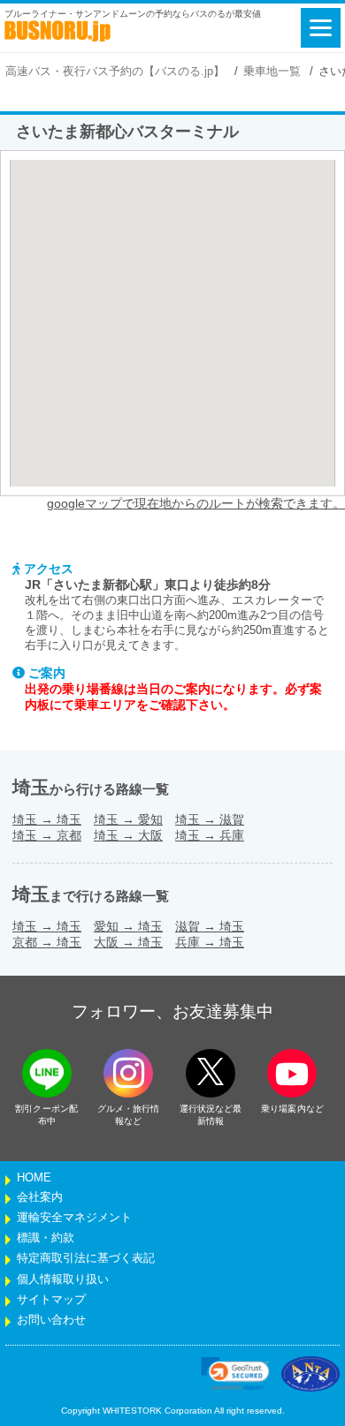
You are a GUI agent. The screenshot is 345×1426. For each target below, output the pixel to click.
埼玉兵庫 (209, 835)
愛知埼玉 (128, 926)
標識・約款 (45, 1238)
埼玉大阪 (128, 835)
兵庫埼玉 (209, 942)
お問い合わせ (51, 1320)
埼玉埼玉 (46, 819)
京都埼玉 (46, 942)
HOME (34, 1178)
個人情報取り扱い (63, 1279)
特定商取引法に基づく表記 (86, 1258)
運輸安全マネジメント (74, 1217)
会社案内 (40, 1197)
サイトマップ (51, 1300)
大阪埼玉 (128, 942)
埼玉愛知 (128, 819)
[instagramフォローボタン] (128, 1073)
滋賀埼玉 (209, 926)
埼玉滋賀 (209, 819)
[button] (235, 1374)
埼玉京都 (46, 835)
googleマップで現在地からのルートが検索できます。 (196, 503)
